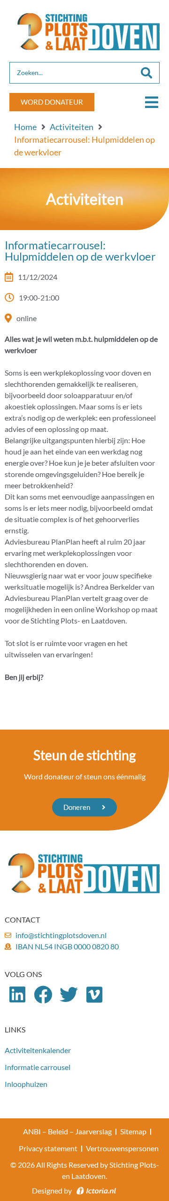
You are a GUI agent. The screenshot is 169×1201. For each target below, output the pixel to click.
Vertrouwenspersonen (122, 1148)
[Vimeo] (95, 995)
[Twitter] (69, 995)
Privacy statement (48, 1148)
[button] (151, 102)
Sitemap (133, 1131)
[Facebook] (43, 995)
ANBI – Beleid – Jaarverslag (67, 1131)
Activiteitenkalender (38, 1050)
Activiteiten (71, 127)
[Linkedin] (18, 995)
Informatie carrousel (37, 1066)
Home (25, 127)
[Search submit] (146, 72)
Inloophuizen (26, 1083)
